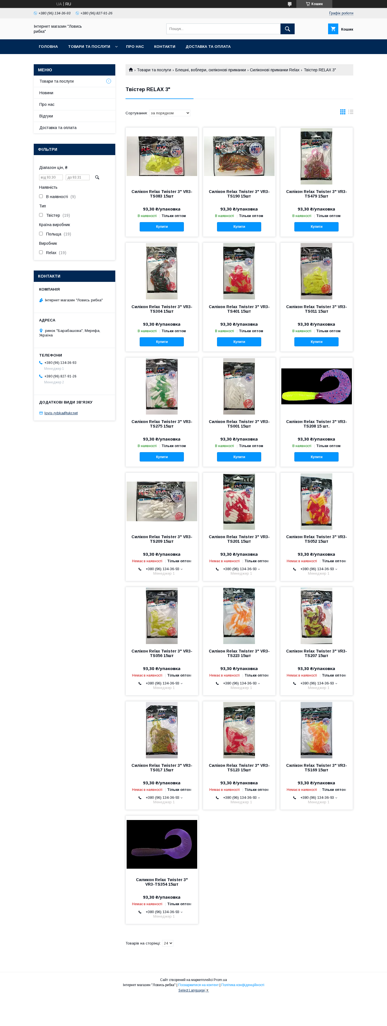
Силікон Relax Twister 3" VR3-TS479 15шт (316, 193)
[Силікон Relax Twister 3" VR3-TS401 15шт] (239, 271)
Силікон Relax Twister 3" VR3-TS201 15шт (239, 539)
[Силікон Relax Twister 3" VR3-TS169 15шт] (316, 729)
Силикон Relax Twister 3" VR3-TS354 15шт (162, 882)
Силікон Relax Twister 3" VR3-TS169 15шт (316, 767)
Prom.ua (220, 980)
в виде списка (350, 113)
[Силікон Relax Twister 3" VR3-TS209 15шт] (162, 501)
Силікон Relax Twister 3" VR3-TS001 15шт (239, 423)
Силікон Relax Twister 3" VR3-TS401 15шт (239, 309)
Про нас (135, 46)
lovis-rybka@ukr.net (61, 413)
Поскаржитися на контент (198, 985)
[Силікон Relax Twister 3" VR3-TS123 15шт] (239, 729)
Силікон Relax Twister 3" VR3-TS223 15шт (239, 653)
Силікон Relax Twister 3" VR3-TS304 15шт (161, 309)
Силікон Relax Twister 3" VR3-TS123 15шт (239, 767)
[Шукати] (287, 28)
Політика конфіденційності (242, 985)
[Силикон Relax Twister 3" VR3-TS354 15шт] (162, 844)
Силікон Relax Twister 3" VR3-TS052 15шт (316, 539)
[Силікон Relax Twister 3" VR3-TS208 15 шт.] (316, 386)
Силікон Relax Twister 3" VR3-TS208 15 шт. (316, 423)
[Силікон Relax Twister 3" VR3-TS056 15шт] (162, 615)
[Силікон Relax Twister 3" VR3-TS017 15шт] (162, 729)
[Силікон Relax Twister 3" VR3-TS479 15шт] (316, 156)
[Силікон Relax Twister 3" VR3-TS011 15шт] (316, 271)
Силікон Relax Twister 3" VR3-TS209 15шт (161, 539)
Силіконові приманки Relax (274, 70)
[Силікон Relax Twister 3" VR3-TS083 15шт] (162, 156)
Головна (48, 46)
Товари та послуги (89, 46)
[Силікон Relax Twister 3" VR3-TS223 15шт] (239, 615)
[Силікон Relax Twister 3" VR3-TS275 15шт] (162, 386)
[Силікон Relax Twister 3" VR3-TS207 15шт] (316, 615)
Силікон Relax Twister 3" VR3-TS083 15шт (161, 193)
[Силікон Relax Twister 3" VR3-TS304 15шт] (162, 271)
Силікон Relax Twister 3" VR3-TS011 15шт (316, 309)
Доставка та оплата (208, 46)
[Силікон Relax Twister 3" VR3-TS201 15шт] (239, 501)
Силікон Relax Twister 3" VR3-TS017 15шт (161, 767)
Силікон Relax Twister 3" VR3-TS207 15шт (316, 653)
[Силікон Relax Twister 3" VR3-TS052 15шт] (316, 501)
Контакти (164, 46)
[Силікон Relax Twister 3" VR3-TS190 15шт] (239, 156)
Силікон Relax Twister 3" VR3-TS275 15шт (161, 423)
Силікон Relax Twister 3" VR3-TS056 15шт (161, 653)
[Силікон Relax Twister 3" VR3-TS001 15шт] (239, 386)
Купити (162, 227)
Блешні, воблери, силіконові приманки (210, 70)
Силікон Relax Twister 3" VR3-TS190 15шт (239, 193)
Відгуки (46, 116)
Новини (46, 93)
